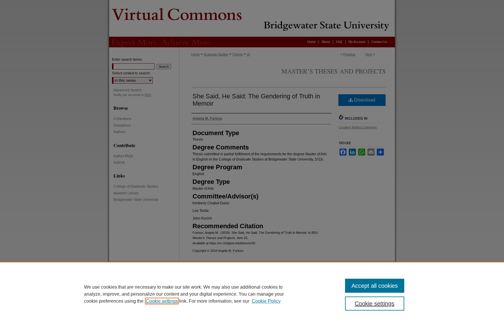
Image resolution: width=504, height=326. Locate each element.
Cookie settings (162, 301)
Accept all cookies (374, 286)
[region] (252, 294)
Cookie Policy (266, 301)
